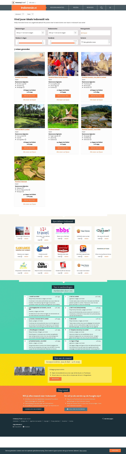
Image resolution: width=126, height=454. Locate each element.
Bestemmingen (20, 29)
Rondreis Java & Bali (21, 77)
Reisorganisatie (85, 29)
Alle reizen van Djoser (29, 100)
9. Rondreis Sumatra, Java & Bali (37, 341)
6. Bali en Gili (72, 319)
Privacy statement (55, 421)
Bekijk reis (55, 379)
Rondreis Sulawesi (54, 129)
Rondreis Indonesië (21, 182)
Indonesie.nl (18, 14)
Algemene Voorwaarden (36, 421)
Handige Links (24, 421)
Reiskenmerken (52, 29)
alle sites (31, 3)
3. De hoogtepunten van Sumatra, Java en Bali (40, 308)
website (26, 238)
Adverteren (16, 421)
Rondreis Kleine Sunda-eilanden (58, 77)
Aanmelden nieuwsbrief (33, 409)
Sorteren (83, 38)
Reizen (29, 14)
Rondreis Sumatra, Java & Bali (91, 129)
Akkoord (115, 450)
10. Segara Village (74, 341)
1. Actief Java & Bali (34, 296)
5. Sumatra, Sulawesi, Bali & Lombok (38, 319)
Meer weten (83, 450)
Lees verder (82, 23)
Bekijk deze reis (29, 96)
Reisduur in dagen (21, 38)
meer (19, 238)
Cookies (71, 421)
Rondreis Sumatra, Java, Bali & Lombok (94, 77)
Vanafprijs (51, 38)
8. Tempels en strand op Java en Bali (78, 330)
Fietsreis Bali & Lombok (22, 129)
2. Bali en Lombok (74, 296)
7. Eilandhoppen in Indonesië (36, 330)
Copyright (46, 421)
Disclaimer (64, 421)
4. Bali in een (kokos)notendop (77, 307)
